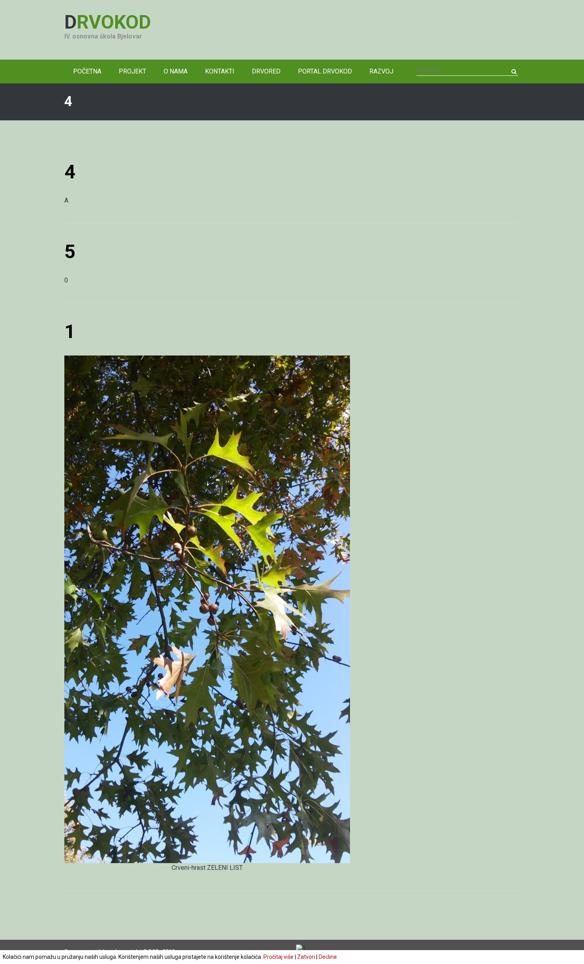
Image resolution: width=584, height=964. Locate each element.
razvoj (381, 71)
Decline (328, 957)
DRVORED (266, 71)
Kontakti (219, 71)
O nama (176, 71)
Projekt (132, 71)
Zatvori (306, 957)
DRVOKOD (107, 22)
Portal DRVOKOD (325, 71)
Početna (87, 71)
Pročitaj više (278, 957)
